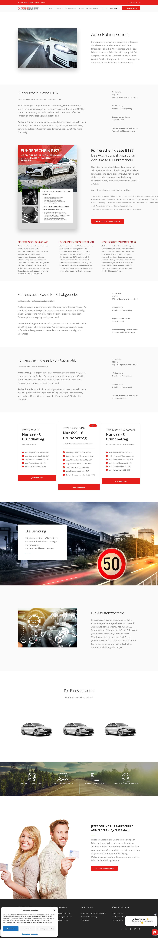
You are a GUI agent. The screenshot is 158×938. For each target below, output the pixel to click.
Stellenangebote (118, 913)
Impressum (34, 934)
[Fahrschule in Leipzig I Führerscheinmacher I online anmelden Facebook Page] (128, 2)
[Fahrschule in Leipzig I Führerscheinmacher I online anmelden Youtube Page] (139, 2)
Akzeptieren (10, 929)
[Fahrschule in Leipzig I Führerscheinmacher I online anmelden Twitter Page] (136, 2)
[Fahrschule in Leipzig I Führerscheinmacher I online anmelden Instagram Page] (131, 2)
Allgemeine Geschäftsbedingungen (93, 913)
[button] (54, 910)
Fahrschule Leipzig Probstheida (60, 917)
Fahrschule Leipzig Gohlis (58, 920)
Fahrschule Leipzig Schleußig (59, 913)
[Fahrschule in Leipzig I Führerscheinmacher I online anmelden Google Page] (133, 2)
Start (51, 8)
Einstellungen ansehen (45, 929)
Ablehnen (27, 929)
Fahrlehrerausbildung (120, 917)
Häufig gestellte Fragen (120, 920)
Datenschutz (26, 934)
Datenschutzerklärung (89, 917)
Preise (81, 8)
